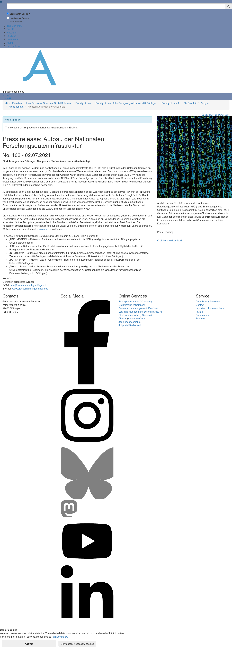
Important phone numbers (210, 308)
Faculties (11, 29)
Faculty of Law (83, 103)
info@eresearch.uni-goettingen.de (29, 285)
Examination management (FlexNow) (138, 308)
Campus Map (203, 315)
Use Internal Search (19, 18)
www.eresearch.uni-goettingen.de (30, 288)
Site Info (200, 318)
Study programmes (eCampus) (135, 301)
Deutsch (223, 114)
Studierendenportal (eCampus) (135, 315)
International (13, 46)
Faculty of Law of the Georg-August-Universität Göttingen (126, 103)
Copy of (205, 103)
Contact (200, 304)
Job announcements (129, 321)
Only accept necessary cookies (77, 643)
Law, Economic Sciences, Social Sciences (48, 103)
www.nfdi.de (45, 229)
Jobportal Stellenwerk (130, 325)
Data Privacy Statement (208, 301)
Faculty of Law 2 (170, 103)
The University (14, 25)
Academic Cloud (137, 318)
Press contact (16, 106)
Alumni (10, 42)
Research (12, 32)
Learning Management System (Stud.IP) (140, 311)
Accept (29, 643)
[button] (7, 95)
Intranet (200, 311)
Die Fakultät (190, 103)
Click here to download (169, 240)
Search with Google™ (20, 13)
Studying (11, 36)
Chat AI (123, 318)
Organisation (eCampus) (132, 304)
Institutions (12, 39)
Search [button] (209, 114)
